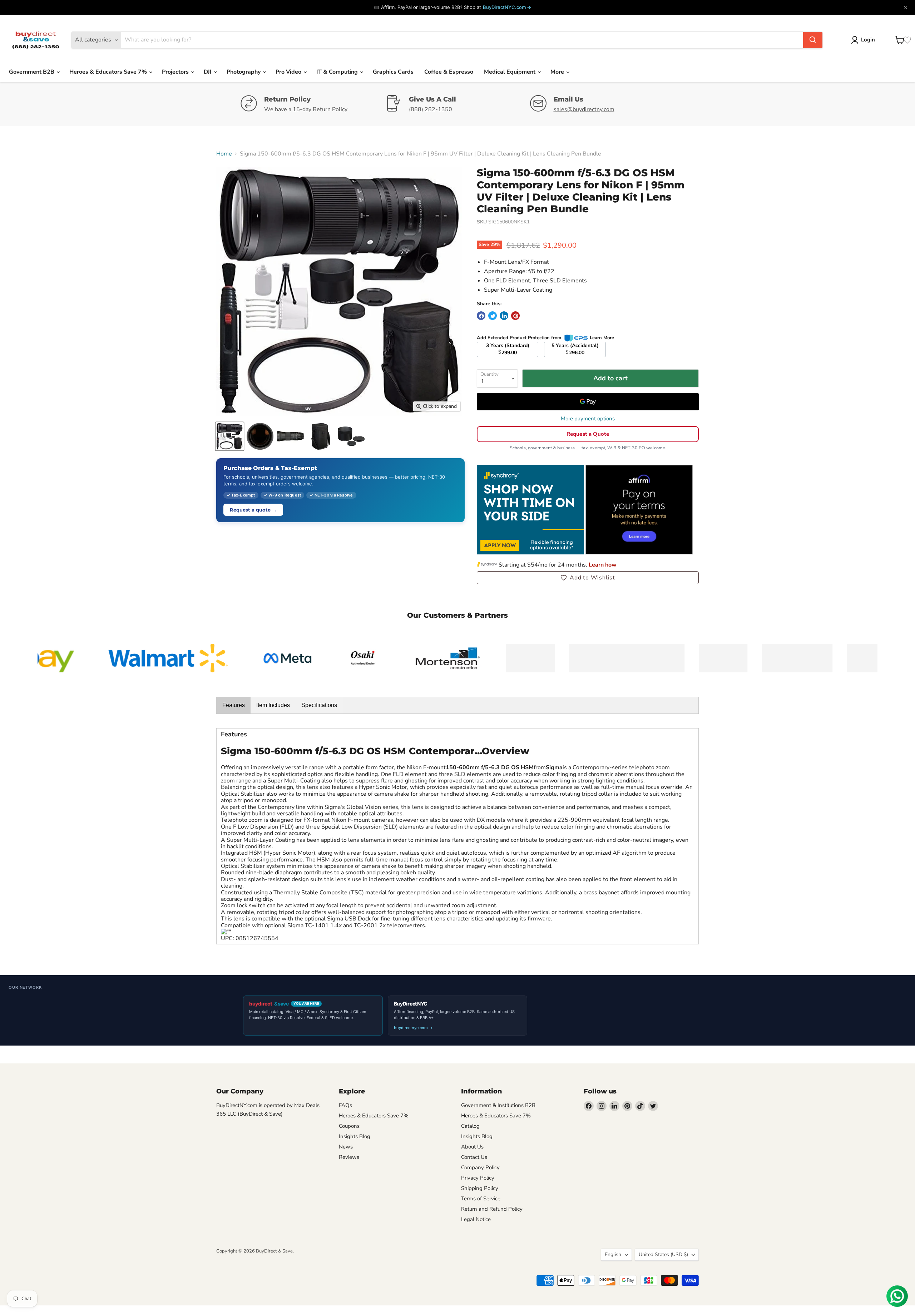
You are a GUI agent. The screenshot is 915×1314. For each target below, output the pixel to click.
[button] (588, 577)
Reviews (349, 1157)
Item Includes (273, 705)
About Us (472, 1146)
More (557, 72)
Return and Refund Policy (492, 1208)
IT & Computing (337, 72)
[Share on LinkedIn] (504, 315)
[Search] (812, 40)
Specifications (319, 705)
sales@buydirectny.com (584, 109)
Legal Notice (476, 1219)
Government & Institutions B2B (498, 1105)
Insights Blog (354, 1136)
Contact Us (474, 1157)
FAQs (345, 1105)
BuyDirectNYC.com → (507, 7)
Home (224, 153)
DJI (208, 72)
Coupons (349, 1126)
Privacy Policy (477, 1177)
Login (868, 39)
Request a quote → (253, 510)
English (613, 1254)
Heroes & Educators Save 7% (108, 72)
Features (233, 705)
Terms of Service (480, 1198)
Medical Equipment (510, 72)
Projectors (176, 72)
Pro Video (289, 72)
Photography (244, 72)
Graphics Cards (393, 72)
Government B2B (32, 72)
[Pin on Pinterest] (515, 315)
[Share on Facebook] (481, 315)
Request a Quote (588, 434)
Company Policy (480, 1167)
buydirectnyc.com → (413, 1027)
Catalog (470, 1126)
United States (663, 1254)
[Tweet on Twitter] (492, 315)
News (346, 1146)
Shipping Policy (479, 1188)
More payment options (588, 419)
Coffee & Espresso (448, 72)
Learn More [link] (602, 338)
